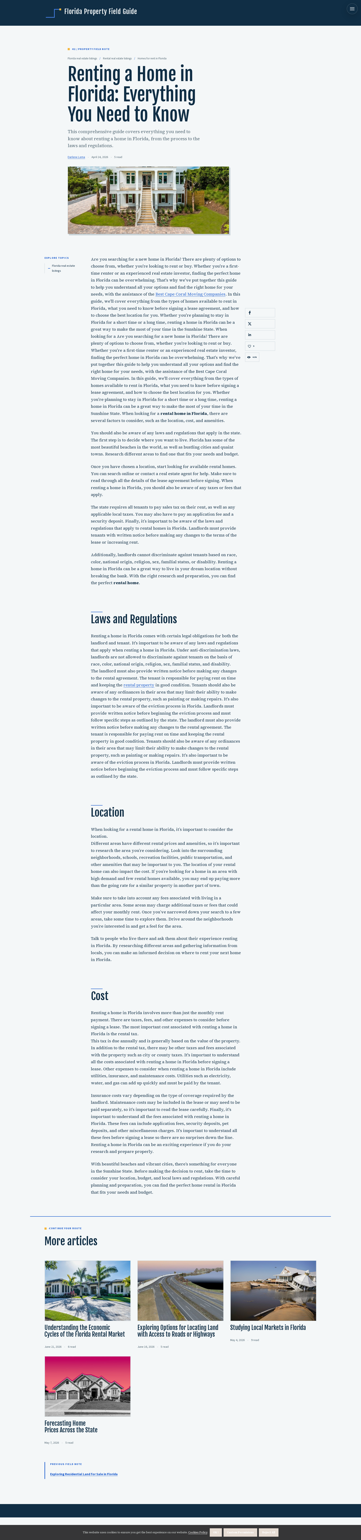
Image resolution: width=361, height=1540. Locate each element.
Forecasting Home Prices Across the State (71, 1427)
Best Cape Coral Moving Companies (190, 294)
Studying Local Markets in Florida (268, 1327)
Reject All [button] (268, 1532)
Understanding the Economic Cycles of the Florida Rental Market (84, 1331)
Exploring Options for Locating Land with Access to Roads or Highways (177, 1331)
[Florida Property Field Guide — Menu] (352, 8)
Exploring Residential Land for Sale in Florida (84, 1474)
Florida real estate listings (63, 268)
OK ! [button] (216, 1532)
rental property (138, 685)
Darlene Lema (76, 157)
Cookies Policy (197, 1532)
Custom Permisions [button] (240, 1532)
